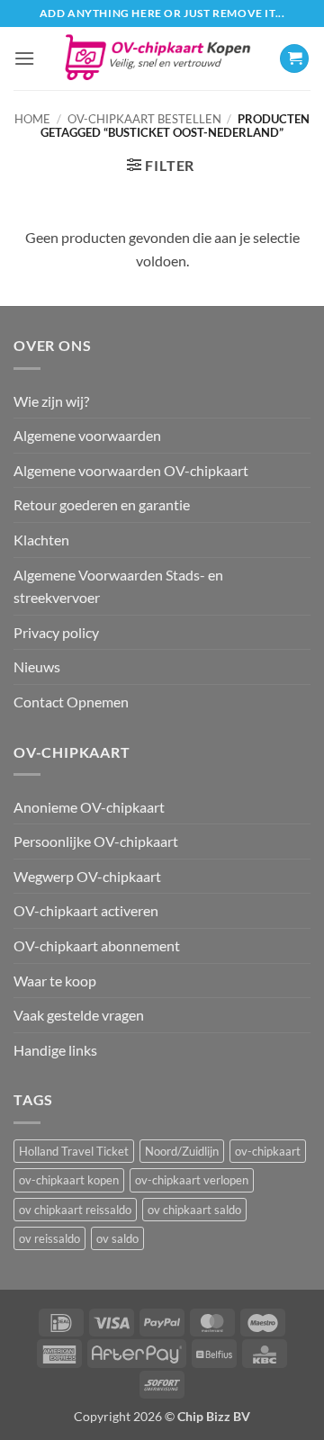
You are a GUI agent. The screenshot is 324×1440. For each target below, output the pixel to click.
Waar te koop (55, 980)
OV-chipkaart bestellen (144, 119)
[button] (24, 58)
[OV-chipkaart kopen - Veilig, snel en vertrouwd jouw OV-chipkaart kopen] (157, 59)
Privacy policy (56, 632)
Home (32, 119)
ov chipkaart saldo (194, 1209)
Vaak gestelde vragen (79, 1014)
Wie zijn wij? (51, 401)
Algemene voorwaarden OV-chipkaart (131, 470)
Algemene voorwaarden (87, 435)
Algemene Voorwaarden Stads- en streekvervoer (118, 586)
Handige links (55, 1049)
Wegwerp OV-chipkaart (87, 876)
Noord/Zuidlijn (182, 1151)
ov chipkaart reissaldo (75, 1209)
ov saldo (117, 1238)
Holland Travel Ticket (74, 1151)
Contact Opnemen (71, 701)
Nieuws (37, 666)
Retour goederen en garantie (102, 504)
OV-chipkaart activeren (86, 910)
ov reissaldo (49, 1238)
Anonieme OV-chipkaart (89, 806)
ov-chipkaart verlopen (191, 1180)
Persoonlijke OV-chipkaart (96, 841)
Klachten (41, 539)
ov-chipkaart (268, 1151)
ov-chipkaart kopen (69, 1180)
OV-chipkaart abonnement (97, 945)
